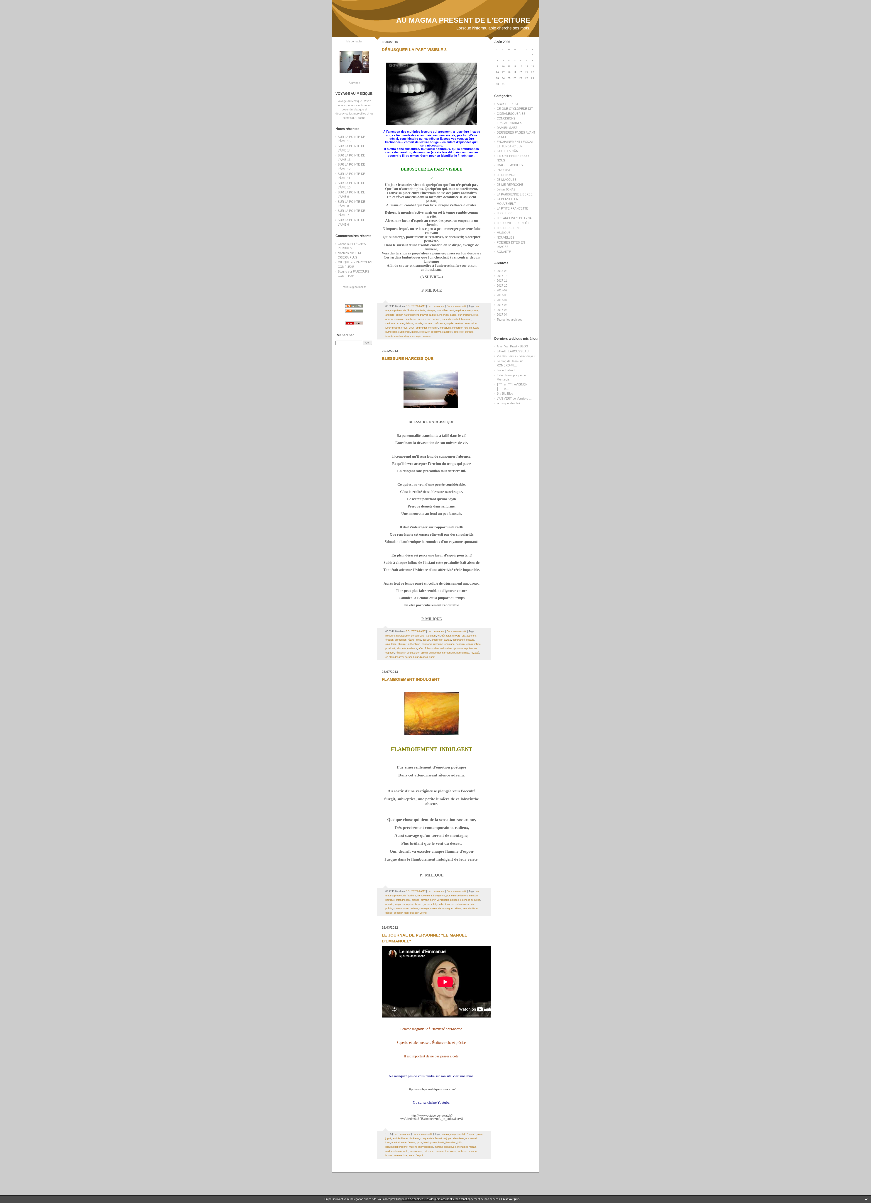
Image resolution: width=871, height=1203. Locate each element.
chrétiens (414, 1138)
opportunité (459, 639)
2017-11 (502, 280)
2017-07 (502, 300)
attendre (389, 314)
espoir (469, 644)
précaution (400, 639)
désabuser (410, 319)
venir (451, 310)
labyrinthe (438, 904)
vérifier (423, 912)
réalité (411, 639)
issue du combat (451, 319)
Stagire (342, 271)
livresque (466, 319)
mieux (414, 331)
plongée (454, 899)
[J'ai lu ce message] (866, 1199)
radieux (414, 908)
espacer (389, 652)
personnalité (417, 635)
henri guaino (430, 1142)
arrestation (471, 323)
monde (418, 323)
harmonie (427, 644)
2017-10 (502, 285)
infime (477, 644)
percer (408, 657)
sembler (459, 323)
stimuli (424, 652)
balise (453, 314)
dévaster (446, 635)
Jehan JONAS (506, 189)
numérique (391, 331)
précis (388, 908)
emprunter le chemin (427, 327)
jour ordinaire (465, 314)
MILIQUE (344, 262)
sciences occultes (470, 899)
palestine (428, 1151)
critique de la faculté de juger (436, 1138)
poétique (390, 899)
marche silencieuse (445, 1146)
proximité (390, 648)
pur (448, 895)
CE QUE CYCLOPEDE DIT (515, 108)
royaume (438, 644)
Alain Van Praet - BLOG (512, 346)
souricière (442, 310)
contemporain (401, 908)
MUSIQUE (504, 232)
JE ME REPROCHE (510, 184)
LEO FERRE (505, 213)
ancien (389, 319)
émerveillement (459, 895)
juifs (460, 1142)
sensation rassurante (463, 904)
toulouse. (463, 1151)
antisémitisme (400, 1138)
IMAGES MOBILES (510, 165)
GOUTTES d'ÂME (509, 151)
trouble (389, 336)
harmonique (462, 652)
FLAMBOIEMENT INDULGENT (411, 679)
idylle (418, 639)
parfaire (436, 319)
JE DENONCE (506, 175)
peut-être (459, 331)
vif (439, 635)
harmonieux (448, 652)
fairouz (411, 1142)
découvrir (436, 331)
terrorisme (450, 1151)
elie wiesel (458, 1138)
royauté (475, 652)
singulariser (413, 652)
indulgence (439, 895)
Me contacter (354, 41)
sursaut (469, 331)
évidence (412, 648)
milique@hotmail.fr (354, 286)
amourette (437, 639)
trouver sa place (429, 314)
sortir (433, 899)
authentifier (435, 652)
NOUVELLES (505, 237)
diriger (407, 336)
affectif (422, 648)
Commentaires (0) (457, 306)
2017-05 (502, 310)
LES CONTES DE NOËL (513, 223)
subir (432, 657)
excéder (398, 912)
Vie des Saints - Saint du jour (516, 356)
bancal (447, 639)
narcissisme (403, 635)
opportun (458, 648)
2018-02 (502, 271)
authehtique (414, 644)
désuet (426, 639)
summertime (400, 1155)
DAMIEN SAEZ (507, 127)
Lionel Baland (505, 370)
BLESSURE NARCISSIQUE (407, 358)
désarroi (460, 644)
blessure (390, 635)
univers (456, 635)
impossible (433, 648)
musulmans (416, 1151)
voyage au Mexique (350, 101)
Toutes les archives (509, 319)
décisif (388, 912)
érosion (389, 639)
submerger (404, 331)
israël (441, 1142)
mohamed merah (466, 1146)
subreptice (408, 904)
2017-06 (502, 305)
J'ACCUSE (504, 170)
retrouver (424, 331)
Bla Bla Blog (505, 393)
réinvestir (401, 652)
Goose (342, 244)
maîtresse (439, 323)
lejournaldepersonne (396, 1146)
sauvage (424, 908)
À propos (354, 82)
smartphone (471, 310)
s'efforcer (390, 323)
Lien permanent (436, 306)
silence (415, 899)
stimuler (402, 644)
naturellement (411, 314)
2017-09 (502, 290)
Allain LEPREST (508, 104)
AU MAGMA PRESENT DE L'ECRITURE (463, 20)
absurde (401, 648)
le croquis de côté (508, 403)
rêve (475, 314)
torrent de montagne (441, 908)
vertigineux (443, 899)
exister (400, 323)
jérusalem (450, 1142)
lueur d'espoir (392, 327)
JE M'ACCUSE (506, 179)
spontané (449, 644)
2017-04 (502, 314)
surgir (398, 904)
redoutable (446, 648)
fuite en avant (471, 327)
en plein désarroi (394, 657)
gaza (419, 1142)
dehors (409, 323)
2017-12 (502, 276)
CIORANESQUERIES (511, 113)
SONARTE (504, 252)
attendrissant (403, 899)
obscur (428, 904)
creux (404, 327)
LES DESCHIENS (509, 228)
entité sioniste (398, 1142)
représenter (470, 648)
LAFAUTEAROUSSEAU (512, 351)
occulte (389, 904)
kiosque (431, 310)
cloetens (343, 253)
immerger (457, 327)
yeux (411, 327)
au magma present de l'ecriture (459, 1134)
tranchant (431, 635)
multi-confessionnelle (396, 1151)
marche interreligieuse (421, 1146)
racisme (439, 1151)
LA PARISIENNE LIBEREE (515, 194)
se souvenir (424, 319)
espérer (459, 310)
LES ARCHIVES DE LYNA (514, 218)
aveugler (416, 336)
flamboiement (424, 895)
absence (471, 635)
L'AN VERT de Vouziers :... (515, 398)
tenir (447, 904)
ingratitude (445, 327)
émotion (398, 336)
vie (463, 635)
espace (470, 639)
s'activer (428, 323)
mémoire (399, 319)
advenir (425, 899)
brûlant (457, 908)
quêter (399, 314)
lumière (427, 336)
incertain (444, 314)
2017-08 (502, 295)
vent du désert (471, 908)
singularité (390, 644)
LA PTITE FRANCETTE (512, 208)
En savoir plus (510, 1199)
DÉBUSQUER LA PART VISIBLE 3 (414, 49)
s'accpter (447, 331)
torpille (449, 323)
